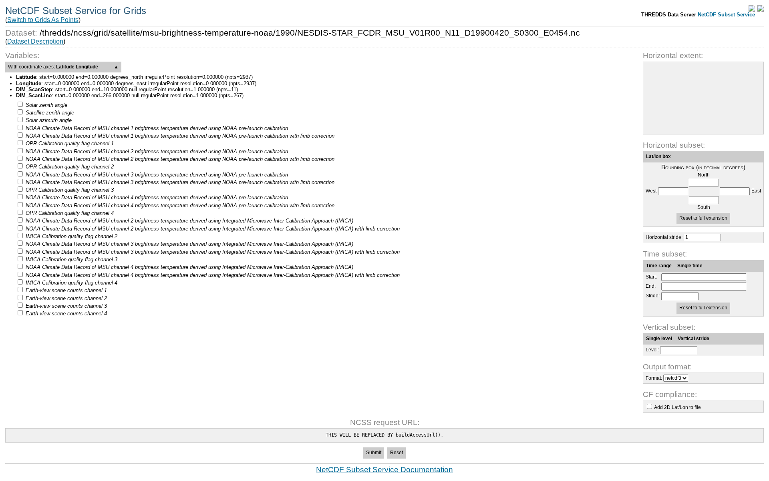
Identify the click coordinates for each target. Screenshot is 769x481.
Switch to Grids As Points (43, 19)
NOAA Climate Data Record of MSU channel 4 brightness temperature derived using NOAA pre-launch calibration (157, 197)
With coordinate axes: (63, 67)
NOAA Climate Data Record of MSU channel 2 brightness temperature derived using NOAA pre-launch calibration (157, 151)
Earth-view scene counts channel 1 (66, 290)
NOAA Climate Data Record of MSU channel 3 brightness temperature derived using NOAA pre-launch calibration (157, 175)
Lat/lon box (658, 156)
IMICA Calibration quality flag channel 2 (71, 236)
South (703, 207)
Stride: (653, 296)
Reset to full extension (703, 218)
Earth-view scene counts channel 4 (66, 314)
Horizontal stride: (664, 237)
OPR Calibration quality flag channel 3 (70, 190)
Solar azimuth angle (49, 120)
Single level (659, 338)
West (651, 191)
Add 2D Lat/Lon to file (677, 407)
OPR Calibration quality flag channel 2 (70, 167)
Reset (396, 452)
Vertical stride (693, 338)
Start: (651, 277)
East (756, 191)
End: (651, 286)
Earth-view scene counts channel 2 (66, 298)
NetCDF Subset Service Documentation (384, 469)
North (704, 175)
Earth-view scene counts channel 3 (66, 306)
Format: (654, 378)
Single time (690, 266)
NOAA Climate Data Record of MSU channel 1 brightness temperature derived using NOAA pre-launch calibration (157, 128)
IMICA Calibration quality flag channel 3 (71, 260)
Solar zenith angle (46, 105)
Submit (373, 452)
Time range (659, 266)
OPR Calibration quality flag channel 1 (70, 143)
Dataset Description (35, 41)
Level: (652, 350)
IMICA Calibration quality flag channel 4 (71, 283)
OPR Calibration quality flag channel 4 (70, 213)
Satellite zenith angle (50, 113)
